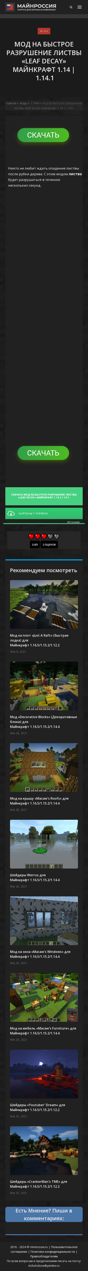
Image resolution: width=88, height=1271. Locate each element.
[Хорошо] (50, 536)
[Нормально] (44, 536)
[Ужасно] (31, 536)
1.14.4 (45, 31)
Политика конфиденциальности (52, 1252)
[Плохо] (37, 536)
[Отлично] (56, 536)
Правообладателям (44, 1256)
